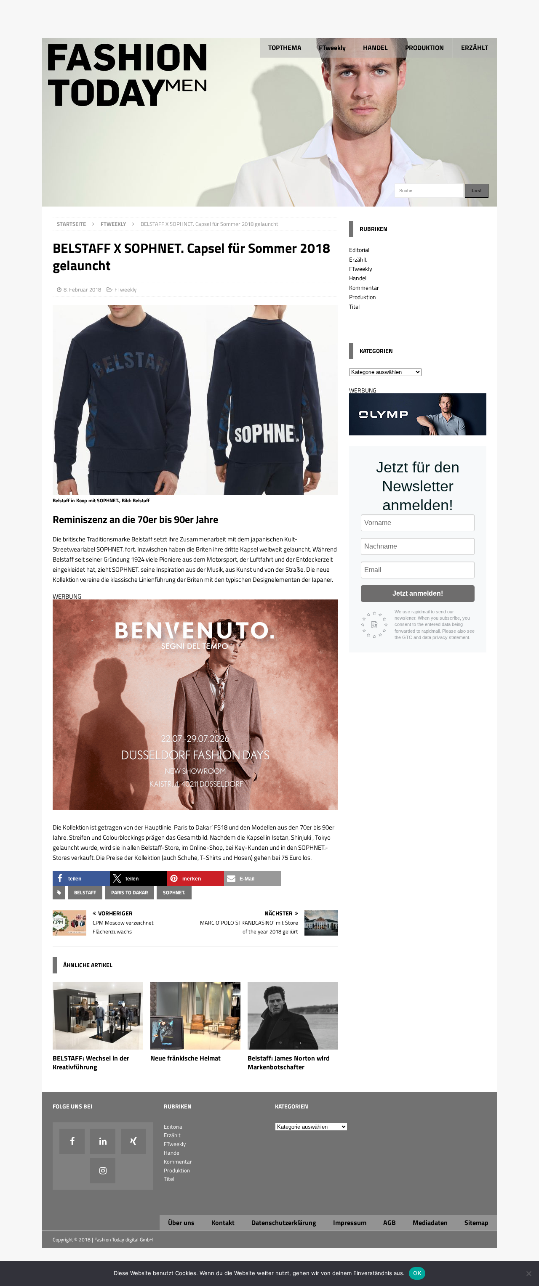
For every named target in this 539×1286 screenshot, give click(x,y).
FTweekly (332, 47)
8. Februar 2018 (82, 289)
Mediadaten (430, 1222)
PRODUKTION (424, 47)
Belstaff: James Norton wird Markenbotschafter (289, 1062)
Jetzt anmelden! (417, 593)
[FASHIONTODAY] (269, 201)
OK (417, 1273)
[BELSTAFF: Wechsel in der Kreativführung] (98, 1044)
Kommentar (364, 287)
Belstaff (85, 892)
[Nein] (528, 1273)
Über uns (181, 1222)
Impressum (349, 1222)
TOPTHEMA (285, 47)
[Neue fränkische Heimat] (195, 1044)
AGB (389, 1222)
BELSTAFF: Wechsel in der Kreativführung (91, 1062)
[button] (81, 878)
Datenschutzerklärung (283, 1222)
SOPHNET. (174, 892)
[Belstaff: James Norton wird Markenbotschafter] (293, 1044)
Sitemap (476, 1222)
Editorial (359, 249)
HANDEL (375, 47)
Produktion (362, 296)
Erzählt (358, 259)
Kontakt (223, 1222)
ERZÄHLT (474, 47)
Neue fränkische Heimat (185, 1058)
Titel (354, 306)
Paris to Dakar (129, 892)
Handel (357, 277)
